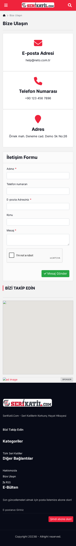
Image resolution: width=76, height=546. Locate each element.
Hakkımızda (10, 470)
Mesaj (11, 230)
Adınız (11, 168)
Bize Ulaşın (9, 476)
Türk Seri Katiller (12, 453)
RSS (8, 482)
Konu (10, 214)
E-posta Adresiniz (19, 199)
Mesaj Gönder (56, 273)
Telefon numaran (17, 184)
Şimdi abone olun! (61, 519)
